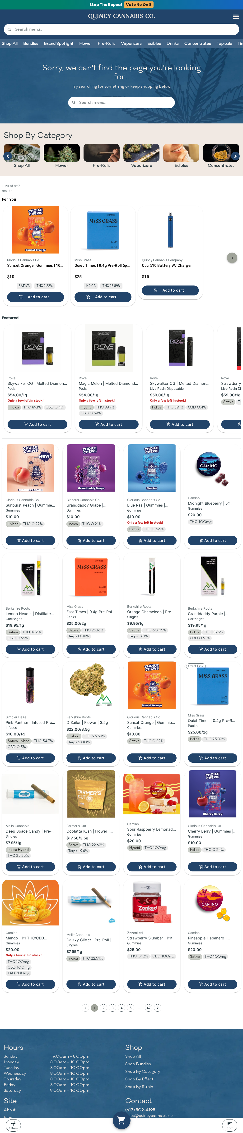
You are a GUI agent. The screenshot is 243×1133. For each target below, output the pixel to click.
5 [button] (131, 1008)
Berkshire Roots (18, 608)
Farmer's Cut (76, 826)
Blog (8, 1117)
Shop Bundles (138, 1064)
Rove (11, 378)
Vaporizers (141, 165)
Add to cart (40, 424)
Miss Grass (74, 606)
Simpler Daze (16, 717)
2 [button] (103, 1008)
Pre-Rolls (101, 165)
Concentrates (221, 165)
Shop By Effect (139, 1079)
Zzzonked (135, 933)
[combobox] (125, 29)
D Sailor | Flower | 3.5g (87, 722)
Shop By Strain (139, 1086)
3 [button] (113, 1008)
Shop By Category (142, 1071)
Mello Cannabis (17, 826)
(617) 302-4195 (140, 1110)
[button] (236, 16)
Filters (13, 1128)
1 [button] (94, 1008)
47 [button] (149, 1008)
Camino (194, 498)
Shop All (22, 165)
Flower (61, 165)
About (10, 1110)
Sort (230, 1128)
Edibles (181, 165)
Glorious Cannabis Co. (23, 500)
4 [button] (122, 1008)
